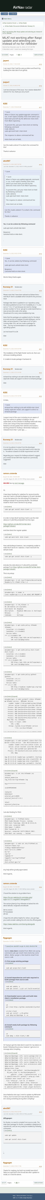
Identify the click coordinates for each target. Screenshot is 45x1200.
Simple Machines (27, 1197)
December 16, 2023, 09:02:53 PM (12, 1111)
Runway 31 (31, 26)
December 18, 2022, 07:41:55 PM (12, 396)
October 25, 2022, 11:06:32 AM (11, 64)
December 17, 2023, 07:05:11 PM (12, 1166)
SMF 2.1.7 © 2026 (17, 1197)
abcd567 (6, 161)
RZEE (5, 103)
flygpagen (7, 938)
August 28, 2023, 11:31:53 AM (11, 887)
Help (14, 1195)
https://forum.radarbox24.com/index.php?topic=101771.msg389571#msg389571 (17, 898)
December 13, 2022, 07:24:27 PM (12, 290)
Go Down (5, 55)
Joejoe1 (6, 82)
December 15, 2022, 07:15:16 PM (12, 372)
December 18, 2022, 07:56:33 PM (12, 443)
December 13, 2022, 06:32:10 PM (12, 253)
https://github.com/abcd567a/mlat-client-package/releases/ (17, 525)
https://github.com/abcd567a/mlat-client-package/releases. (22, 568)
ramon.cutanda (10, 473)
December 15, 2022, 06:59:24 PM (12, 349)
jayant (6, 60)
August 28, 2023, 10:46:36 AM (11, 477)
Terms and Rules (21, 1195)
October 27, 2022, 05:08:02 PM (11, 85)
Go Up (4, 1183)
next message (19, 483)
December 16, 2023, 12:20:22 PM (12, 941)
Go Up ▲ (29, 1195)
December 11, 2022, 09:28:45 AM (12, 107)
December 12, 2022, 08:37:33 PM (12, 164)
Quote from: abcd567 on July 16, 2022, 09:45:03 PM (21, 946)
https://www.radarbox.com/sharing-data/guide (19, 924)
